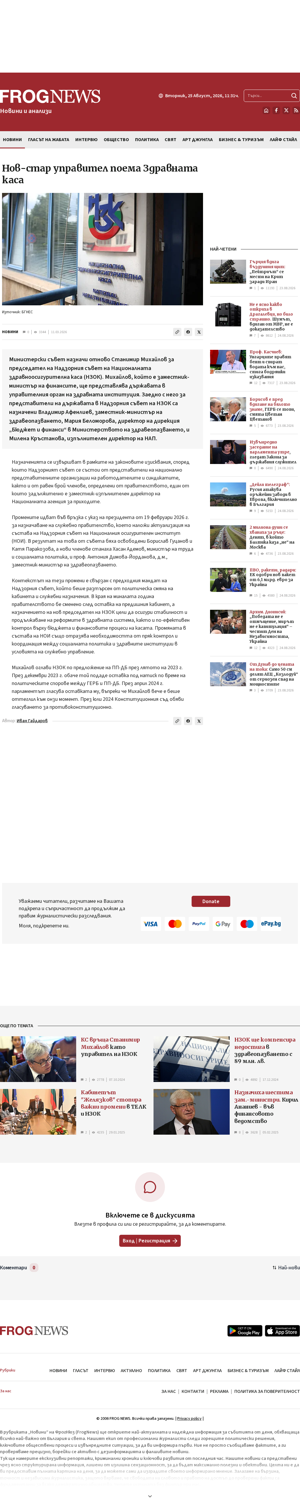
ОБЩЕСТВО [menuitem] (116, 139)
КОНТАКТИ (193, 1391)
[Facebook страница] (276, 110)
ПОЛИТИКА (159, 1370)
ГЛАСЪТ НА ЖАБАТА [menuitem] (48, 139)
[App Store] (282, 1331)
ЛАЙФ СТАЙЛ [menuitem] (283, 139)
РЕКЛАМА (219, 1391)
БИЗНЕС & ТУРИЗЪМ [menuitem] (241, 139)
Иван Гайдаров (32, 721)
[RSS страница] (296, 110)
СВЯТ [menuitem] (170, 139)
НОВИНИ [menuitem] (12, 139)
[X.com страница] (286, 110)
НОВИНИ (10, 332)
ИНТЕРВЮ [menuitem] (86, 139)
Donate (210, 901)
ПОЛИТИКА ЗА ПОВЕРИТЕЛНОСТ (267, 1391)
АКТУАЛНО (131, 1370)
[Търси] (294, 95)
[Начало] (266, 110)
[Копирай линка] (177, 332)
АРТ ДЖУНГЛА (207, 1370)
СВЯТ (181, 1370)
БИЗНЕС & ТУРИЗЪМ (248, 1370)
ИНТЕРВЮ (104, 1370)
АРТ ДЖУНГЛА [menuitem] (198, 139)
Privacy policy (189, 1419)
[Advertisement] (150, 36)
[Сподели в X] (199, 332)
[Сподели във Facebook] (188, 332)
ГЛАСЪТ (80, 1370)
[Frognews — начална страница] (34, 1330)
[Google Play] (244, 1331)
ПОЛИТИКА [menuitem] (147, 139)
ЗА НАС (168, 1391)
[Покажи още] (150, 1496)
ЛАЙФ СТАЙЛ (287, 1370)
